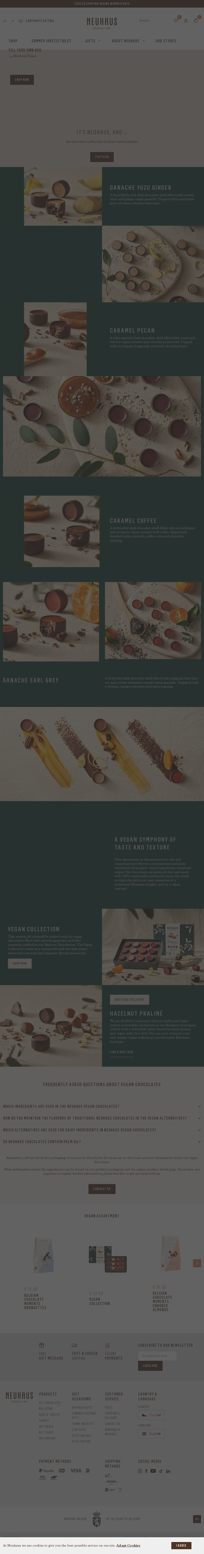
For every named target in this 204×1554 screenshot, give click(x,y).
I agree (181, 1545)
